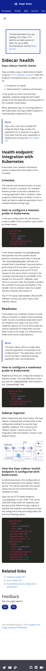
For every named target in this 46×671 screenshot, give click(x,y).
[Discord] (36, 667)
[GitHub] (31, 667)
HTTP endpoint (22, 75)
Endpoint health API (16, 577)
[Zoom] (41, 667)
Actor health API (14, 580)
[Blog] (15, 667)
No (13, 607)
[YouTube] (10, 667)
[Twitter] (4, 667)
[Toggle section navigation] (5, 18)
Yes (5, 607)
